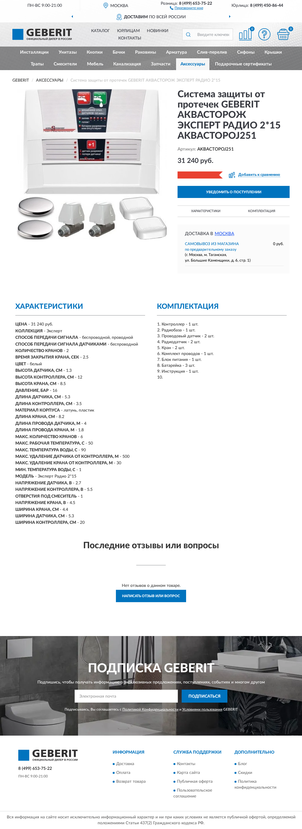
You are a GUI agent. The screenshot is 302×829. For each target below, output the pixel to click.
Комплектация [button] (261, 211)
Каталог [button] (100, 31)
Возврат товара (131, 782)
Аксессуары (192, 64)
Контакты (129, 38)
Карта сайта (188, 773)
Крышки (273, 52)
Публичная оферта (195, 782)
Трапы (37, 64)
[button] (186, 7)
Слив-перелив (212, 52)
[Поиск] (188, 34)
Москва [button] (224, 234)
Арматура (176, 52)
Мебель (95, 64)
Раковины (145, 52)
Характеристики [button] (205, 211)
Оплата (123, 773)
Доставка (125, 764)
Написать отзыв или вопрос (151, 596)
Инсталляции (34, 52)
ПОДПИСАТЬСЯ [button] (204, 696)
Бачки (119, 52)
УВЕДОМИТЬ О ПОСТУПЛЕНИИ (233, 192)
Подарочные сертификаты (243, 64)
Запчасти (160, 64)
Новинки (157, 31)
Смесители (65, 64)
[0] (283, 34)
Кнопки (95, 52)
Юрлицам (128, 31)
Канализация (127, 64)
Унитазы (68, 52)
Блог (242, 764)
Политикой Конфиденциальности (150, 709)
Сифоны (246, 52)
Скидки (245, 773)
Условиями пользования (202, 709)
